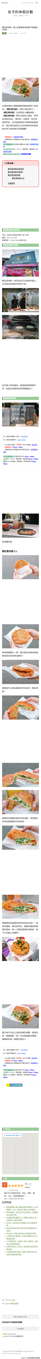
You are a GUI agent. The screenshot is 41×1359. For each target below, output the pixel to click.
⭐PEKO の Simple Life (9, 1334)
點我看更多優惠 (18, 137)
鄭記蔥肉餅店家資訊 (16, 169)
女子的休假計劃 (20, 12)
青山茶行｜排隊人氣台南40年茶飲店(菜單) (21, 1233)
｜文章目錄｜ (9, 163)
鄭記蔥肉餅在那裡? (15, 172)
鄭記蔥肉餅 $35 (18, 178)
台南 (4, 33)
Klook (15, 447)
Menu (6, 3)
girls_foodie (22, 440)
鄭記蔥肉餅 (14, 1303)
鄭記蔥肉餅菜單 (14, 175)
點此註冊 (34, 445)
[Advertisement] (20, 57)
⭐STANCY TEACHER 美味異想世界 (12, 1336)
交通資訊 (11, 183)
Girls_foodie (13, 33)
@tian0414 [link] (24, 436)
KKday (21, 447)
